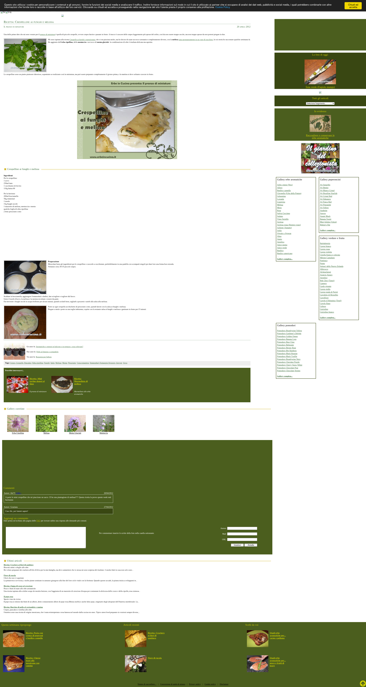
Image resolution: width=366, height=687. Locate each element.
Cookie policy (210, 684)
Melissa (58, 363)
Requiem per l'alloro (44, 357)
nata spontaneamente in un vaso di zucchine (196, 39)
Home (17, 11)
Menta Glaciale (75, 433)
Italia (53, 363)
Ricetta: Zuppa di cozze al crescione (18, 586)
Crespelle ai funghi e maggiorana (82, 39)
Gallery (28, 11)
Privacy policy (195, 684)
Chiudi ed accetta (353, 6)
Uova (125, 363)
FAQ (38, 521)
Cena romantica (83, 363)
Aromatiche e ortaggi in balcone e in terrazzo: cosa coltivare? (59, 347)
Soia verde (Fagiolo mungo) (320, 87)
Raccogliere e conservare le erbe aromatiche (320, 136)
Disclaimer (224, 684)
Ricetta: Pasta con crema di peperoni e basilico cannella (34, 635)
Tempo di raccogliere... (147, 684)
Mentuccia (104, 433)
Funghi (47, 363)
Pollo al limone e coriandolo (47, 352)
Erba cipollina (37, 363)
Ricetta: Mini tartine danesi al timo (37, 381)
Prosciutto (72, 363)
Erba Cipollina (18, 433)
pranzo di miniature (47, 34)
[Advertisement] (127, 235)
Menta (64, 363)
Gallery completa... (285, 259)
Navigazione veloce (66, 11)
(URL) (18, 493)
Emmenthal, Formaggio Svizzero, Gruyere (106, 363)
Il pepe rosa (8, 596)
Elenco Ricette (43, 11)
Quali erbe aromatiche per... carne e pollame (278, 635)
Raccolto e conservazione (124, 11)
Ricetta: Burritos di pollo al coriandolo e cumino (23, 607)
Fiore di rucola (10, 575)
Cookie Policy (222, 7)
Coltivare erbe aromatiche (93, 11)
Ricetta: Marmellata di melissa (81, 381)
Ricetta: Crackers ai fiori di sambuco (18, 565)
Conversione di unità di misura (172, 684)
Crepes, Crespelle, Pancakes (20, 363)
